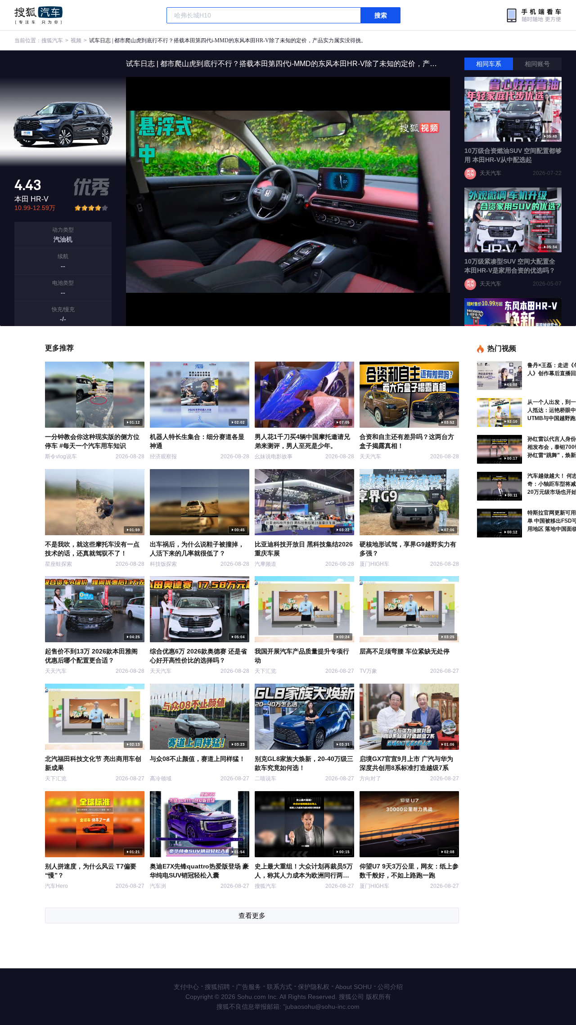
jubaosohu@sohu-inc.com (322, 1006)
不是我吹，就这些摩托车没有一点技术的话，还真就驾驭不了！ (92, 549)
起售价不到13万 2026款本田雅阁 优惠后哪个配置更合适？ (91, 656)
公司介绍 (390, 986)
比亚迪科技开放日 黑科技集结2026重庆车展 (304, 549)
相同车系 (488, 63)
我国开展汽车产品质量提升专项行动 (302, 656)
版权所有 (378, 996)
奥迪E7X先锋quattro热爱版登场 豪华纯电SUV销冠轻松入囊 (199, 871)
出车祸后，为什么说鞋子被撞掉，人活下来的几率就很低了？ (197, 549)
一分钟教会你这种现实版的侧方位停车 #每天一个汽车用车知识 (92, 441)
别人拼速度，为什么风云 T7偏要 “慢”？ (90, 871)
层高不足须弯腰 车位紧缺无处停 (405, 651)
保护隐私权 (313, 986)
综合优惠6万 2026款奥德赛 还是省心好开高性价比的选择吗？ (198, 656)
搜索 (380, 15)
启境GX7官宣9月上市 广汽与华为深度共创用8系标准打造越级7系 (406, 763)
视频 (76, 40)
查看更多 (252, 915)
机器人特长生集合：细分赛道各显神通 (197, 441)
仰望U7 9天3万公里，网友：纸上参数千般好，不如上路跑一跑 (409, 871)
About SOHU (353, 986)
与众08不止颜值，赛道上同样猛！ (197, 758)
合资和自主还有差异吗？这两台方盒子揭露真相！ (407, 441)
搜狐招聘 (217, 986)
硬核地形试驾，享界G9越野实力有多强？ (408, 549)
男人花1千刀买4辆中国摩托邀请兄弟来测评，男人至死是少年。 (302, 441)
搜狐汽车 (38, 15)
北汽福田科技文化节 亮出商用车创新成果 (93, 763)
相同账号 (537, 63)
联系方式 (279, 986)
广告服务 (248, 986)
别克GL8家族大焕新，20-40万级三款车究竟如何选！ (304, 763)
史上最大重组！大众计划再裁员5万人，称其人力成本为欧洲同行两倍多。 (304, 871)
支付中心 (186, 986)
